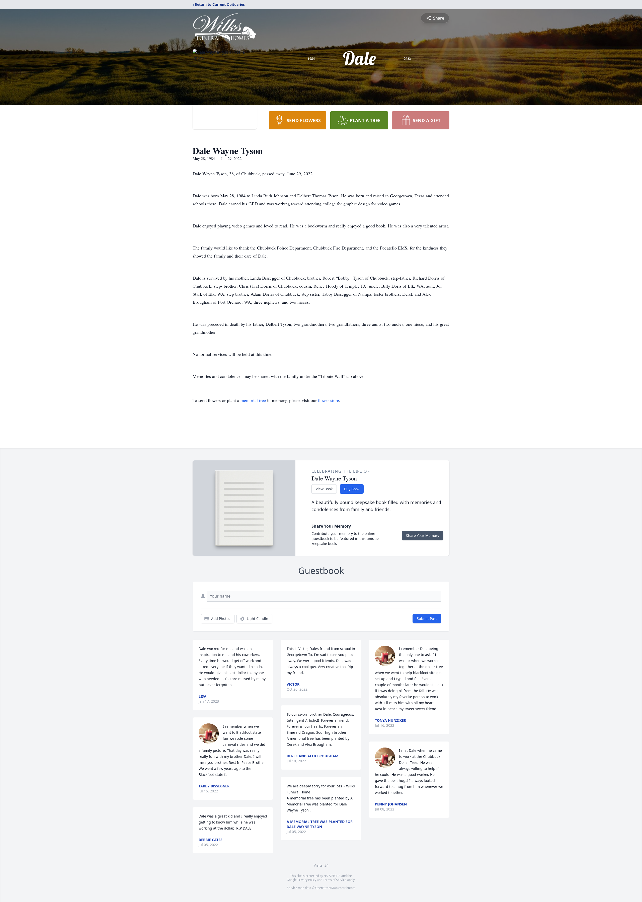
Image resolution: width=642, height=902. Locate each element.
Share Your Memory (422, 535)
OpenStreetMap (326, 888)
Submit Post (427, 618)
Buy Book (351, 488)
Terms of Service (334, 880)
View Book (324, 488)
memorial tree (253, 400)
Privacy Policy (306, 880)
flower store (328, 400)
